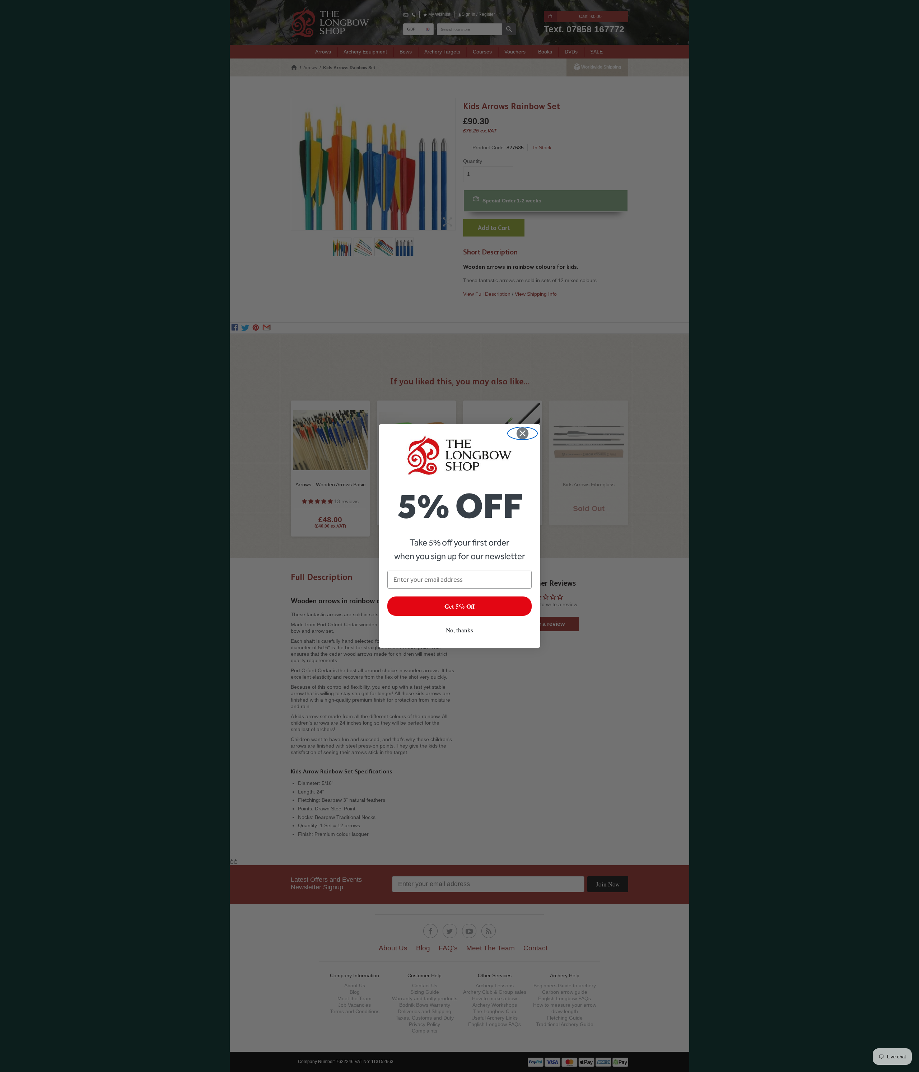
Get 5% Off (459, 606)
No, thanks (459, 630)
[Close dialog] (522, 433)
